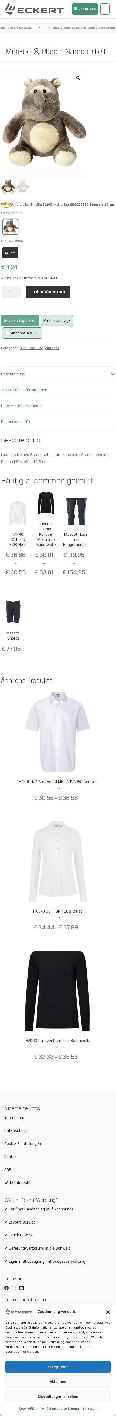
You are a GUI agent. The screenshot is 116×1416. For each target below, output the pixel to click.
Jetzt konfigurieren (20, 320)
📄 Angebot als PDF (22, 333)
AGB (7, 1169)
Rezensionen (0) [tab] (15, 421)
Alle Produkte (31, 348)
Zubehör (52, 348)
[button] (108, 1311)
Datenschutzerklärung (63, 1408)
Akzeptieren (58, 1367)
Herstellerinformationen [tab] (22, 405)
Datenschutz (15, 1130)
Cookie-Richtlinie (31, 1408)
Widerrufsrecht (17, 1182)
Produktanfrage (57, 320)
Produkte (87, 9)
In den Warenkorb (48, 291)
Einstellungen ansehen (58, 1396)
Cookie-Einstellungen (22, 1143)
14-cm (10, 253)
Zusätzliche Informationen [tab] (24, 390)
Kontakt (11, 1156)
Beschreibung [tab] (13, 374)
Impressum (89, 1408)
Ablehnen (58, 1381)
